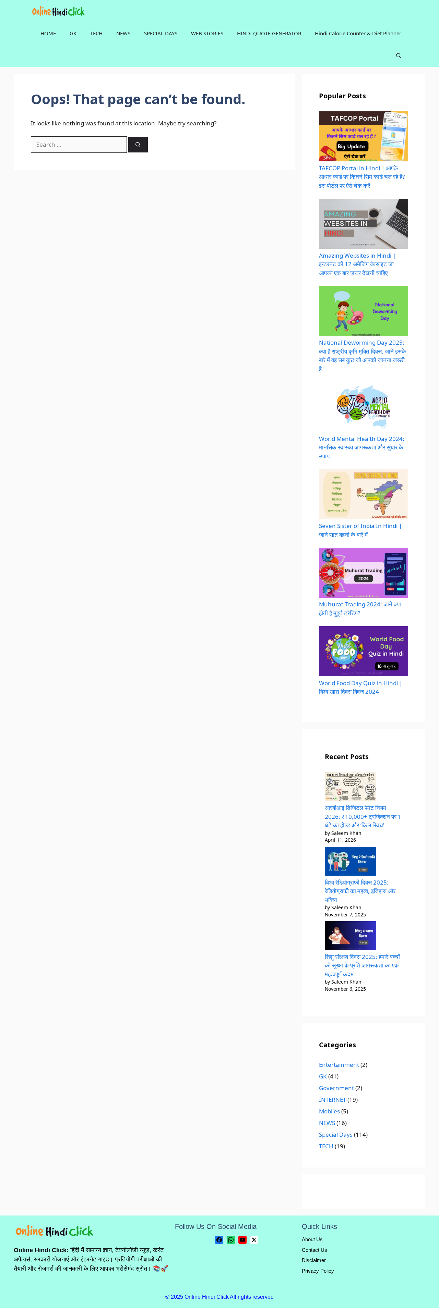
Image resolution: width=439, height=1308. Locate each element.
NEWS (123, 33)
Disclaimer (314, 1260)
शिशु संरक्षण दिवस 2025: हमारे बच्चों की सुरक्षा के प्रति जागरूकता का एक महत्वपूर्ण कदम (362, 965)
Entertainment (339, 1065)
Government (336, 1088)
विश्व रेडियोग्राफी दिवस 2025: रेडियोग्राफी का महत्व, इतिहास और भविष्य (360, 891)
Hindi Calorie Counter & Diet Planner (358, 33)
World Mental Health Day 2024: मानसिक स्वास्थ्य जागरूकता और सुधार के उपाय (361, 447)
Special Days (336, 1134)
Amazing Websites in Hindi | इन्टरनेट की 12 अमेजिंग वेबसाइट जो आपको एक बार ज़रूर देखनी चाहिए (357, 264)
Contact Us (314, 1250)
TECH (96, 33)
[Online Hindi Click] (59, 11)
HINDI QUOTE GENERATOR (269, 33)
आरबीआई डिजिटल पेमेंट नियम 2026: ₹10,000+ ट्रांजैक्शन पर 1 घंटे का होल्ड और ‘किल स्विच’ (363, 816)
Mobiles (329, 1111)
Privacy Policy (318, 1271)
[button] (398, 56)
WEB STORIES (207, 33)
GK (73, 33)
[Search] (138, 144)
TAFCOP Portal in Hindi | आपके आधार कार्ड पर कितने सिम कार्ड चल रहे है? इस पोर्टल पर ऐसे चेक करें (362, 176)
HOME (48, 33)
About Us (312, 1239)
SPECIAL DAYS (160, 33)
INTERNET (332, 1099)
